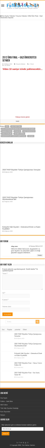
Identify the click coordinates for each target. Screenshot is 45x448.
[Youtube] (25, 442)
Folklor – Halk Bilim (6, 401)
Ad (3, 293)
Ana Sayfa (5, 16)
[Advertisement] (22, 93)
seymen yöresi (19, 133)
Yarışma (31, 136)
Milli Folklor (4, 405)
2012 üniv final (16, 126)
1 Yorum (31, 64)
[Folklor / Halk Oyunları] (22, 6)
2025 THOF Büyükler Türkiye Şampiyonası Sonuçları (21, 170)
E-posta (5, 300)
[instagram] (28, 442)
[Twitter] (21, 442)
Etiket (25, 329)
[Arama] (37, 322)
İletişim (2, 415)
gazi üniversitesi (29, 131)
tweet (17, 121)
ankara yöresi (7, 131)
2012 (7, 126)
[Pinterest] (23, 442)
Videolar (12, 16)
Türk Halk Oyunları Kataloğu (9, 408)
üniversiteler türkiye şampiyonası (13, 136)
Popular (9, 329)
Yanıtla (40, 255)
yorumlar (17, 329)
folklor (17, 131)
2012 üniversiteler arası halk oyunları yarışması (18, 128)
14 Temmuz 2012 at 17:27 (36, 246)
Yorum (4, 273)
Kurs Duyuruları (5, 411)
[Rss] (17, 442)
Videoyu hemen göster (22, 117)
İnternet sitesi (6, 306)
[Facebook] (19, 442)
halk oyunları (7, 133)
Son (3, 329)
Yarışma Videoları (21, 16)
